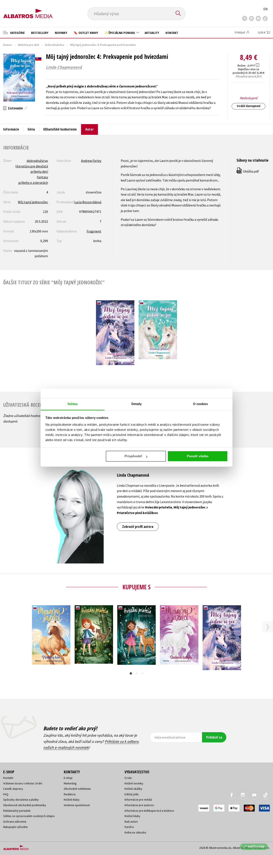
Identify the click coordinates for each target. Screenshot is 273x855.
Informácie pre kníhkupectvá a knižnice (149, 811)
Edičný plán (132, 794)
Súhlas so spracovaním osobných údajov (29, 816)
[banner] (28, 10)
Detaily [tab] (136, 404)
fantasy (42, 177)
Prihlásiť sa (214, 737)
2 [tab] (136, 673)
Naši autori (131, 821)
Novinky (61, 32)
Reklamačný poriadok (16, 811)
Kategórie (17, 32)
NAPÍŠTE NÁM (256, 847)
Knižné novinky (134, 783)
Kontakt (172, 32)
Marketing (70, 783)
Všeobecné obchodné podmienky (24, 805)
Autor (89, 129)
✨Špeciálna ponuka (120, 32)
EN (265, 9)
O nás (128, 778)
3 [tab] (142, 673)
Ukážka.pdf (248, 171)
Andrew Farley (91, 160)
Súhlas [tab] (72, 404)
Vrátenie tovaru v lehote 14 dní (22, 783)
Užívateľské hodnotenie (60, 129)
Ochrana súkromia (14, 821)
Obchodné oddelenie (77, 789)
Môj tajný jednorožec (33, 202)
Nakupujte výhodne (15, 827)
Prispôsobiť (133, 456)
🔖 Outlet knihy (86, 32)
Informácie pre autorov (139, 805)
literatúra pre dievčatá (31, 166)
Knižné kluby (72, 799)
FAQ (5, 794)
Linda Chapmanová (64, 67)
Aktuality (152, 32)
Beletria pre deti (28, 45)
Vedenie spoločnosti (77, 805)
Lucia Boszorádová (87, 202)
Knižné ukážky (133, 789)
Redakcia (70, 794)
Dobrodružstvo (54, 45)
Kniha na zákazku (135, 832)
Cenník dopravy (13, 789)
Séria (31, 129)
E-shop (68, 778)
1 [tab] (131, 673)
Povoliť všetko (197, 456)
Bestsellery (39, 32)
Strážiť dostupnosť (248, 106)
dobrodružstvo (37, 160)
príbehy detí (39, 171)
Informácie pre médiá (138, 799)
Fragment (94, 231)
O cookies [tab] (200, 404)
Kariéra (129, 827)
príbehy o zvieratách (33, 182)
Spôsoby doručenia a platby (21, 799)
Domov (7, 45)
